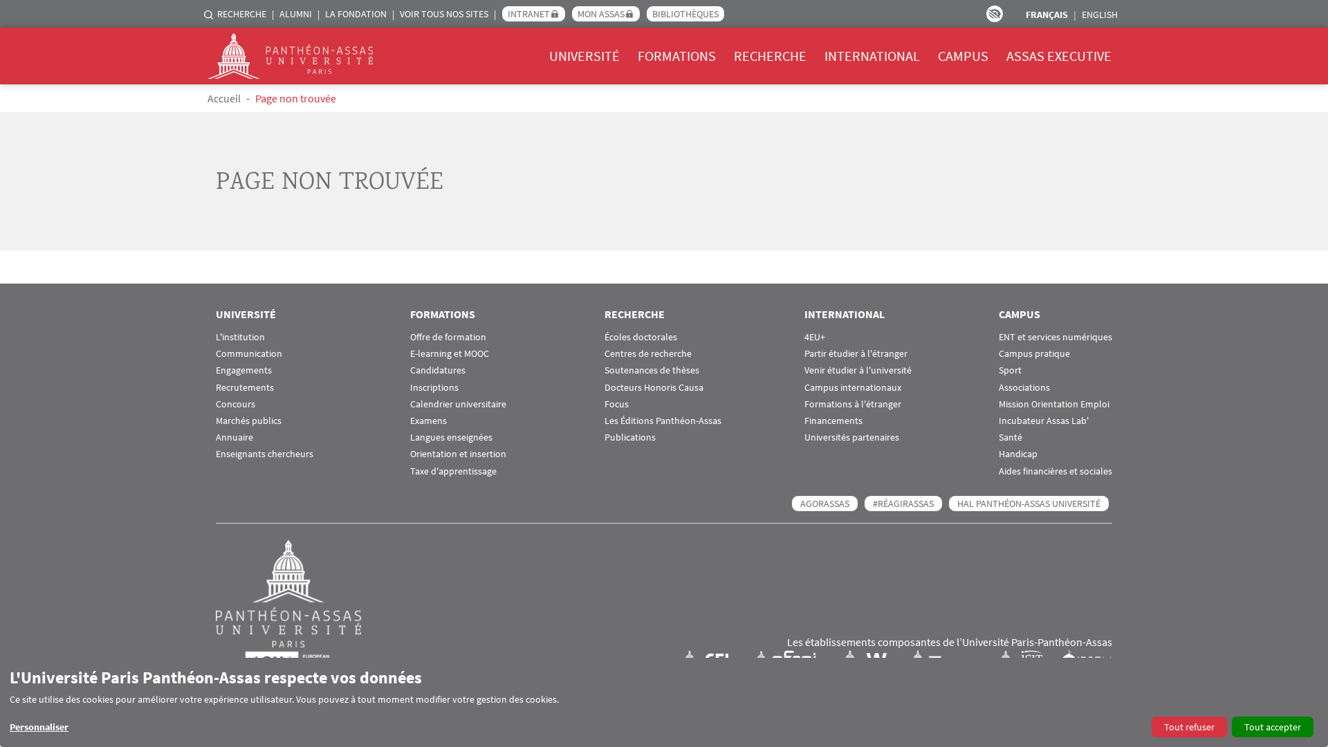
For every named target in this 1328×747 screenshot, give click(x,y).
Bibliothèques (685, 14)
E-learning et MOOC (449, 354)
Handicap (1018, 454)
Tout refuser (1189, 727)
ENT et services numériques (1055, 337)
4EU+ (814, 337)
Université (584, 55)
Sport (1010, 370)
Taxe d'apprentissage (453, 471)
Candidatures (437, 370)
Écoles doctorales (641, 337)
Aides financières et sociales (1055, 471)
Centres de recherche (648, 354)
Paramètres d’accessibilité (994, 14)
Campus (963, 55)
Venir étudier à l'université (858, 370)
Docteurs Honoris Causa (654, 388)
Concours (235, 404)
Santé (1010, 437)
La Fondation (356, 14)
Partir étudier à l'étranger (855, 354)
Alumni (295, 14)
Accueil (224, 98)
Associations (1024, 388)
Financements (833, 421)
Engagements (244, 370)
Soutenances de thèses (652, 370)
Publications (630, 437)
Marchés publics (249, 421)
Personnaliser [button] (39, 727)
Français (1047, 14)
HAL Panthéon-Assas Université (1028, 503)
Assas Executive (1059, 55)
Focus (617, 404)
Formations (677, 55)
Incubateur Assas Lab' (1044, 421)
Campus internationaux (852, 388)
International (872, 55)
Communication (249, 354)
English (1100, 14)
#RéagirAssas (903, 503)
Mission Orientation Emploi (1054, 404)
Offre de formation (448, 337)
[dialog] (664, 702)
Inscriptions (434, 388)
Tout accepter (1272, 727)
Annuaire (234, 437)
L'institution (240, 337)
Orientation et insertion (458, 454)
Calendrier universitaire (458, 404)
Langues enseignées (451, 437)
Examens (428, 421)
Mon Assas (601, 14)
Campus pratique (1034, 354)
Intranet (529, 14)
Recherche (241, 14)
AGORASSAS (824, 503)
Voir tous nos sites (444, 14)
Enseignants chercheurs (264, 454)
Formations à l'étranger (852, 404)
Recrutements (245, 388)
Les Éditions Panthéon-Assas (663, 421)
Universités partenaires (851, 437)
